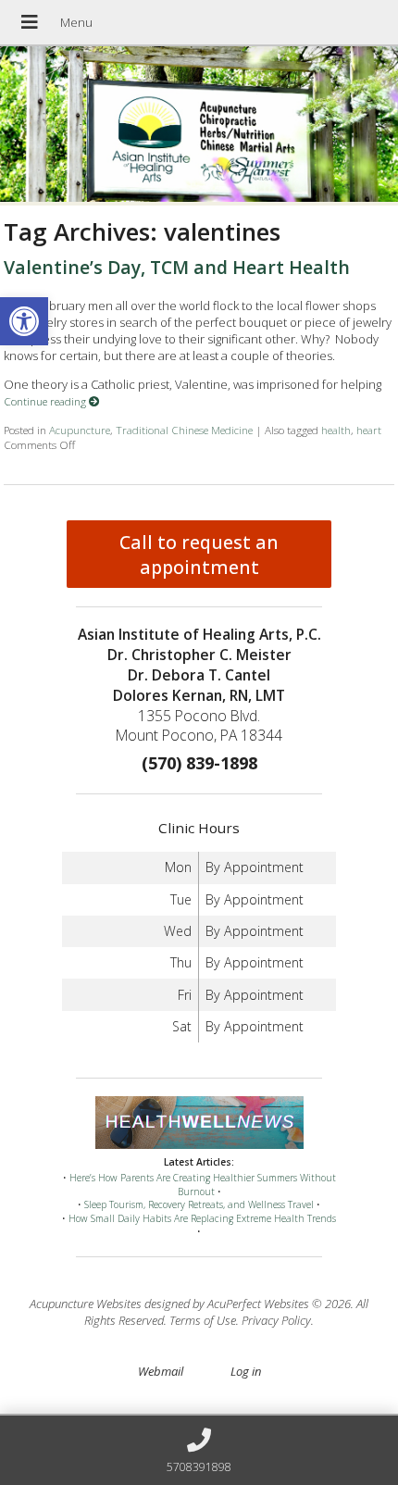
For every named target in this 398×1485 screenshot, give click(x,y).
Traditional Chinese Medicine (184, 429)
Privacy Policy (276, 1320)
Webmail (160, 1371)
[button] (24, 321)
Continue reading (46, 400)
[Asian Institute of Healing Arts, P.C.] (199, 126)
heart (368, 429)
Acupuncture (79, 429)
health (336, 429)
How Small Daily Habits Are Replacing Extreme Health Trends (202, 1218)
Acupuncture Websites (86, 1303)
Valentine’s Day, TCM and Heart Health (177, 267)
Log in (245, 1371)
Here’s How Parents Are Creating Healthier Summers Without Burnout (202, 1184)
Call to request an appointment (199, 555)
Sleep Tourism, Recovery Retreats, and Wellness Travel (199, 1204)
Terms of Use (202, 1320)
